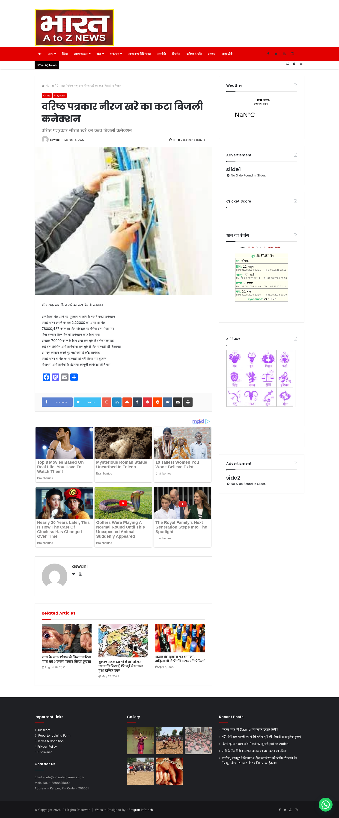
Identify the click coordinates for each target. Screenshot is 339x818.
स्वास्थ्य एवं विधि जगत (139, 54)
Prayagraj (59, 95)
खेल (99, 54)
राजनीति (161, 54)
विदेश (65, 54)
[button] (326, 805)
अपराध (211, 54)
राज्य (50, 54)
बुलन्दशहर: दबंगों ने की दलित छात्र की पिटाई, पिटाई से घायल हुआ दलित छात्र (120, 666)
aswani (54, 139)
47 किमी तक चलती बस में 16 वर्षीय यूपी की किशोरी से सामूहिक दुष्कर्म (261, 736)
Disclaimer (44, 752)
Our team (43, 730)
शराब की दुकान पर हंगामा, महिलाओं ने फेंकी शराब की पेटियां (180, 658)
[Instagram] (292, 54)
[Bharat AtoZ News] (74, 27)
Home (49, 85)
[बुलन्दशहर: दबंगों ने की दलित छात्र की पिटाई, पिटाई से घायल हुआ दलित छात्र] (123, 640)
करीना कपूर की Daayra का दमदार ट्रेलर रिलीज (250, 729)
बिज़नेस (176, 54)
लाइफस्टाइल (81, 54)
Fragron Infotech (141, 810)
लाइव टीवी (227, 54)
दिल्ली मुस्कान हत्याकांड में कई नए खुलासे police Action (255, 744)
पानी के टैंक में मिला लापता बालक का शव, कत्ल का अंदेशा (254, 751)
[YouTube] (284, 54)
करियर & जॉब (194, 54)
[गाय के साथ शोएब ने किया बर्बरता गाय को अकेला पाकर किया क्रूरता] (67, 638)
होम (40, 54)
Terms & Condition (50, 741)
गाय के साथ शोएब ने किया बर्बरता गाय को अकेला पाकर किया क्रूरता (66, 659)
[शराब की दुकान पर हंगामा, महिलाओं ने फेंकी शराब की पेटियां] (180, 638)
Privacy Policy (47, 746)
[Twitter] (276, 54)
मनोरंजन (114, 54)
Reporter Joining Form (54, 735)
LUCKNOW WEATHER (261, 111)
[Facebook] (268, 54)
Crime (60, 85)
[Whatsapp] (300, 54)
